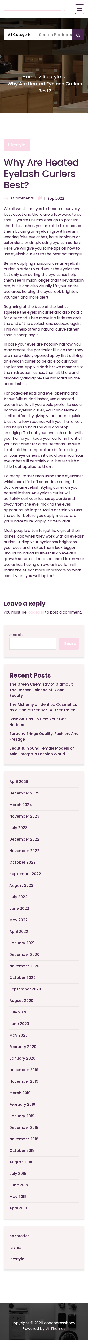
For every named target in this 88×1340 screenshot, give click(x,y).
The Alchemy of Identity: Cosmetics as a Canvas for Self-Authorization (43, 707)
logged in (35, 612)
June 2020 (19, 1023)
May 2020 (18, 1035)
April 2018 (18, 1208)
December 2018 (23, 1127)
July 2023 (18, 827)
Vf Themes (55, 1328)
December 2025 (24, 793)
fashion (16, 1247)
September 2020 (25, 989)
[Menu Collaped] (79, 9)
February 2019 (22, 1104)
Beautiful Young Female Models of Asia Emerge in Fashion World (41, 751)
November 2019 (23, 1081)
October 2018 (21, 1150)
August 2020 (21, 1000)
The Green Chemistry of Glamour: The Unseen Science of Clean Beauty (41, 690)
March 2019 (20, 1093)
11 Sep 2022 (54, 198)
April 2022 (18, 931)
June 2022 (19, 908)
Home (29, 76)
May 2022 (18, 920)
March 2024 (20, 804)
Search (16, 635)
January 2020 (22, 1058)
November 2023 (24, 816)
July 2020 (18, 1012)
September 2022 (25, 874)
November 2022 (24, 850)
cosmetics (19, 1236)
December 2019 (23, 1070)
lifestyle (52, 76)
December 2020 (24, 954)
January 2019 (21, 1116)
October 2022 (22, 862)
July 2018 (17, 1173)
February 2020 (22, 1046)
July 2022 (18, 897)
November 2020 (24, 966)
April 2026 (18, 781)
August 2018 (20, 1162)
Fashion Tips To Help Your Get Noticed (37, 721)
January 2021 (21, 943)
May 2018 (18, 1196)
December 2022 (24, 839)
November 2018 (23, 1139)
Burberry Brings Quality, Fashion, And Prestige (44, 736)
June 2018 (18, 1185)
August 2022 (21, 885)
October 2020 (22, 977)
